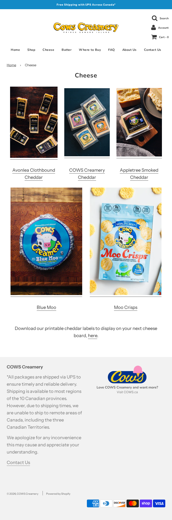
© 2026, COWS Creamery (22, 493)
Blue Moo (46, 307)
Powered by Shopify (58, 493)
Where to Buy (90, 50)
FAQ (111, 50)
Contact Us (152, 50)
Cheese (48, 50)
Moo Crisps (125, 307)
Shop (31, 50)
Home (15, 50)
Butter (66, 50)
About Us (129, 50)
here (92, 335)
